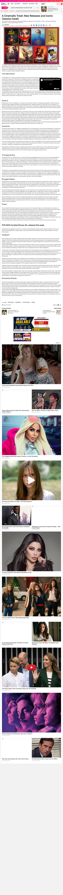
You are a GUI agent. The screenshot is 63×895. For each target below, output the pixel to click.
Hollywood (31, 3)
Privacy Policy (45, 0)
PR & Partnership (20, 0)
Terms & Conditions (33, 0)
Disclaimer (39, 0)
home (12, 3)
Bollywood (17, 3)
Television (24, 3)
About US (26, 0)
